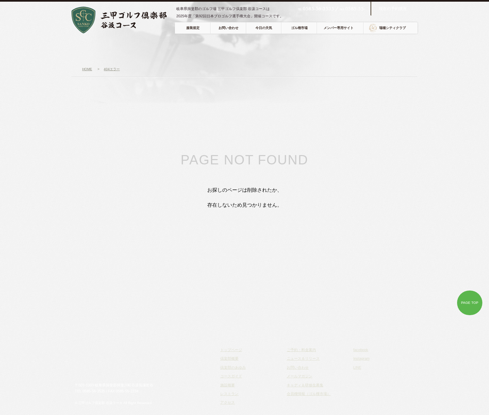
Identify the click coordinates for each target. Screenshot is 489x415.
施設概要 (227, 385)
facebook (360, 350)
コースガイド (206, 48)
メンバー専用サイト (339, 28)
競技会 (341, 48)
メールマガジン (299, 376)
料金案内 (373, 48)
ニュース (89, 48)
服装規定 (193, 28)
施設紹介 (241, 48)
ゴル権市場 (299, 28)
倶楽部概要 (127, 48)
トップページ (231, 350)
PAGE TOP (469, 303)
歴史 (165, 48)
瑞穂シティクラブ (392, 28)
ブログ (404, 48)
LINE (357, 367)
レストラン (275, 48)
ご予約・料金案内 (301, 350)
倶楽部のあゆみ (233, 367)
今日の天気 (263, 28)
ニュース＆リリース (303, 358)
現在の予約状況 (393, 8)
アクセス (309, 48)
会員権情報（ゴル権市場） (309, 394)
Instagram (361, 358)
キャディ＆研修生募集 (305, 385)
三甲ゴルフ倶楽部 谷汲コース (124, 20)
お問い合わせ (229, 28)
